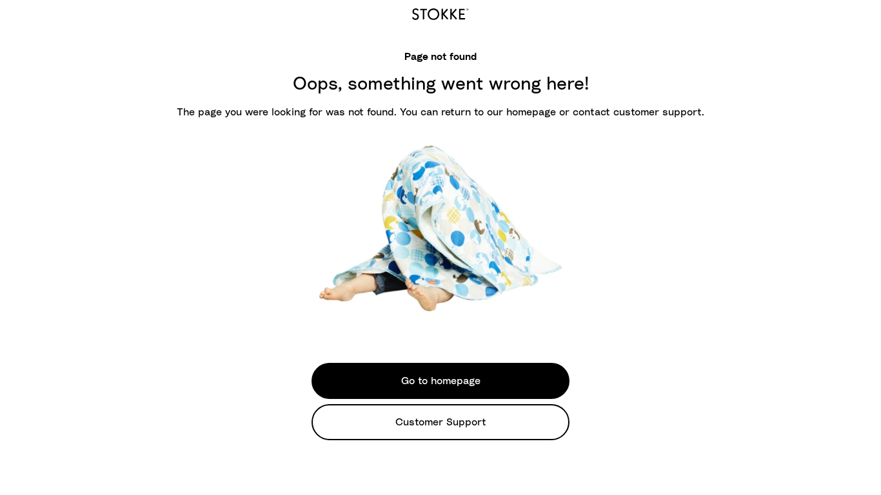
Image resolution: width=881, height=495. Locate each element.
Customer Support (440, 422)
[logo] (440, 12)
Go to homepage (440, 381)
